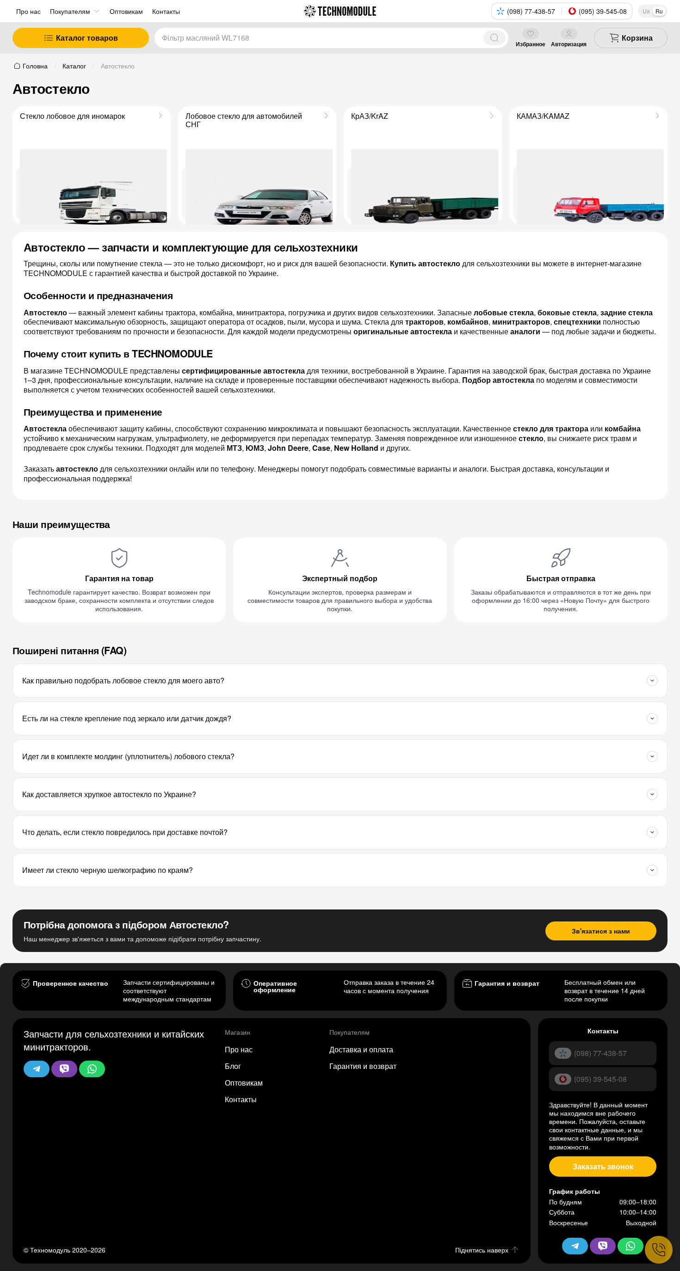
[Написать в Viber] (64, 1069)
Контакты (241, 1099)
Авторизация (569, 44)
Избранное (530, 44)
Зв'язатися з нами (601, 930)
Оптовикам (244, 1082)
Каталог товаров (87, 37)
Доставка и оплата (361, 1049)
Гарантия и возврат (362, 1066)
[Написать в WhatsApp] (92, 1069)
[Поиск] (494, 38)
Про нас (28, 11)
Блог (233, 1066)
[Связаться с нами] (659, 1250)
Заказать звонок (603, 1166)
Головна (35, 65)
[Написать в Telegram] (36, 1069)
